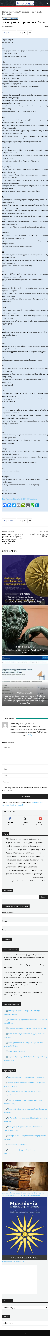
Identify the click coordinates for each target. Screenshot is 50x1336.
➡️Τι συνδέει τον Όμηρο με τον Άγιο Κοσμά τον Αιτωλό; (26, 1028)
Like (9, 817)
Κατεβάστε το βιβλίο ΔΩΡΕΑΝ (13, 1262)
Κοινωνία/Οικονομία (19, 12)
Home (5, 12)
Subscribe (40, 817)
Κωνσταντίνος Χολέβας (25, 647)
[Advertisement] (19, 1279)
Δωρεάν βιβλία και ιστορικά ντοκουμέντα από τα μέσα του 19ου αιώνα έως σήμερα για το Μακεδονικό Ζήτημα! (23, 1194)
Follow (25, 817)
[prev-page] (3, 710)
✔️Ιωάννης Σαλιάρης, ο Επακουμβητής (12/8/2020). (25, 1077)
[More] (29, 33)
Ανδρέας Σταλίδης (24, 693)
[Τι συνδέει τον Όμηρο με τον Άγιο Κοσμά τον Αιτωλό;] (25, 630)
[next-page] (7, 710)
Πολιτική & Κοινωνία (10, 18)
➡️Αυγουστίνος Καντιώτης (15, 1051)
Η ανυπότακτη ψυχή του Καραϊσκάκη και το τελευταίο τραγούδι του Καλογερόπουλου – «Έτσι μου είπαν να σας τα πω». (24, 957)
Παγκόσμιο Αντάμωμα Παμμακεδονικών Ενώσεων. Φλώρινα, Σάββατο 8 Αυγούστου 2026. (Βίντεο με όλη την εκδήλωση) (25, 599)
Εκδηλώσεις (25, 594)
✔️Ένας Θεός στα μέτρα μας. (16, 1144)
